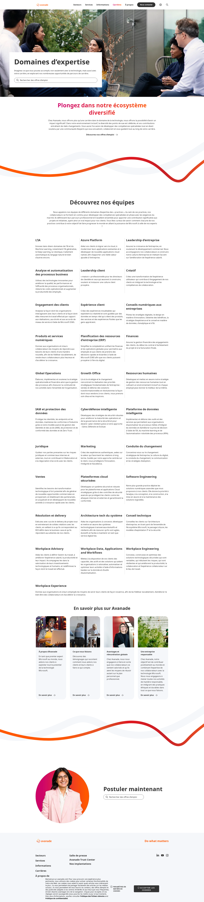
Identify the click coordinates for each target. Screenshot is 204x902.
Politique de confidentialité (56, 898)
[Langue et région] (162, 4)
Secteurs (77, 4)
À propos (129, 4)
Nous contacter (146, 5)
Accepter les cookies (147, 889)
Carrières (117, 4)
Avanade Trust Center (82, 859)
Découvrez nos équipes (102, 202)
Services (89, 4)
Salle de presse (78, 855)
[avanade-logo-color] (42, 4)
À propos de (42, 875)
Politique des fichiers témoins (92, 896)
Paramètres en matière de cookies (119, 889)
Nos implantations (80, 863)
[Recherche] (167, 4)
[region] (102, 889)
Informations (102, 4)
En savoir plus (45, 695)
